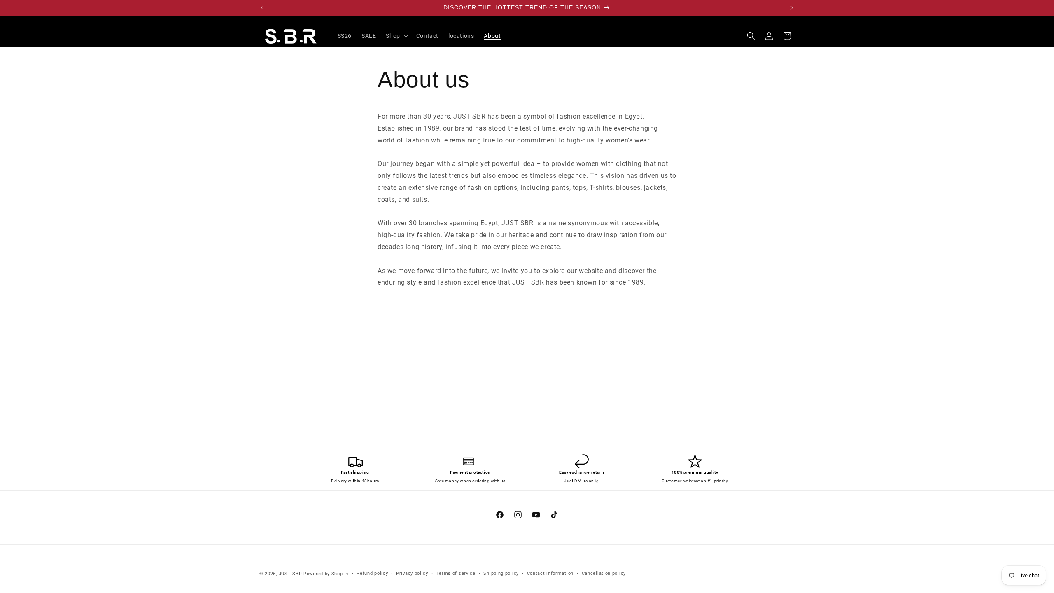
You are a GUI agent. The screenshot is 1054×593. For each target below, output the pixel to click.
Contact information (550, 573)
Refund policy (372, 573)
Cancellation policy (604, 573)
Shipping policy (501, 573)
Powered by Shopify (326, 574)
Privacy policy (412, 573)
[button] (396, 35)
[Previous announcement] (262, 8)
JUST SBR (290, 574)
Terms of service (456, 573)
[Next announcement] (792, 8)
